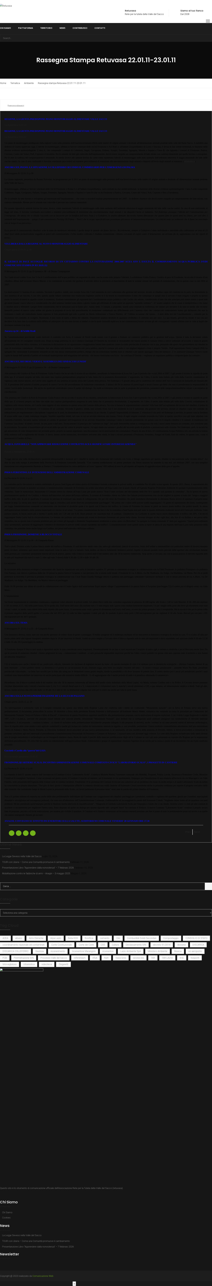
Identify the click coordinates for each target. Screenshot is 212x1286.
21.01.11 (15, 125)
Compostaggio (171, 938)
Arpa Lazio (55, 938)
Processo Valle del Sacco (54, 957)
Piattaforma (25, 28)
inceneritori (107, 951)
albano (18, 938)
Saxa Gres (121, 957)
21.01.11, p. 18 (17, 249)
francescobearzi (16, 105)
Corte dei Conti (86, 944)
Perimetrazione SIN (24, 957)
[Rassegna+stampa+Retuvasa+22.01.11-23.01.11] (18, 833)
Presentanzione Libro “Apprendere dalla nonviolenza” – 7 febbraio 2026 (38, 867)
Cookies (6, 1217)
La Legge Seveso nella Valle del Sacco (22, 856)
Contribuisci (80, 28)
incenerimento (58, 951)
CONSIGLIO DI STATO (196, 938)
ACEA (5, 938)
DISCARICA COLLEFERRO (15, 951)
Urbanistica (29, 964)
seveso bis (138, 957)
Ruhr (106, 957)
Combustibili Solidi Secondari (141, 938)
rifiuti (94, 957)
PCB (5, 957)
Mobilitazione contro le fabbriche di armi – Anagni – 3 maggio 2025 (36, 873)
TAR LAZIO (167, 957)
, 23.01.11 (19, 451)
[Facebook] (1, 1194)
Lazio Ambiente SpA (130, 951)
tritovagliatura (9, 964)
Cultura (115, 944)
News (62, 28)
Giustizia (39, 951)
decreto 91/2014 (161, 944)
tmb (182, 957)
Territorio (46, 28)
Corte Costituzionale (61, 944)
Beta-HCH (73, 938)
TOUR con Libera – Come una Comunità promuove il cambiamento (36, 862)
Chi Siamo (5, 28)
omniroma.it (189, 161)
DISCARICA (198, 944)
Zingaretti (63, 964)
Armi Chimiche (36, 938)
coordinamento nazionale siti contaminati (23, 944)
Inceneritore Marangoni (83, 951)
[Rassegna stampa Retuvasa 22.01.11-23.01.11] (11, 833)
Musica (177, 951)
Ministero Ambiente (157, 951)
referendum (80, 957)
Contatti (99, 28)
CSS (103, 944)
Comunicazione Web (42, 1276)
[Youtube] (4, 1194)
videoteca (47, 964)
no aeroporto (195, 951)
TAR (153, 957)
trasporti (195, 957)
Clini (118, 938)
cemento (104, 938)
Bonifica (89, 938)
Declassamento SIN (136, 944)
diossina (181, 944)
